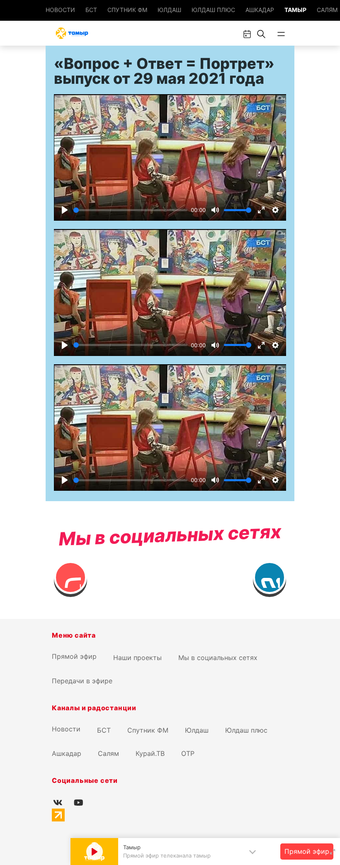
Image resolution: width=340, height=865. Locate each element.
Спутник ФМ (127, 9)
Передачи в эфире (82, 681)
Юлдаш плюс (213, 9)
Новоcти (60, 9)
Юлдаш (169, 9)
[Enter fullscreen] (332, 852)
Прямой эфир (74, 656)
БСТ (91, 9)
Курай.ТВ (150, 753)
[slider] (130, 210)
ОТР (187, 753)
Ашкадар (259, 9)
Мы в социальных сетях (217, 657)
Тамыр (295, 9)
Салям (327, 9)
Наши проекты (137, 657)
